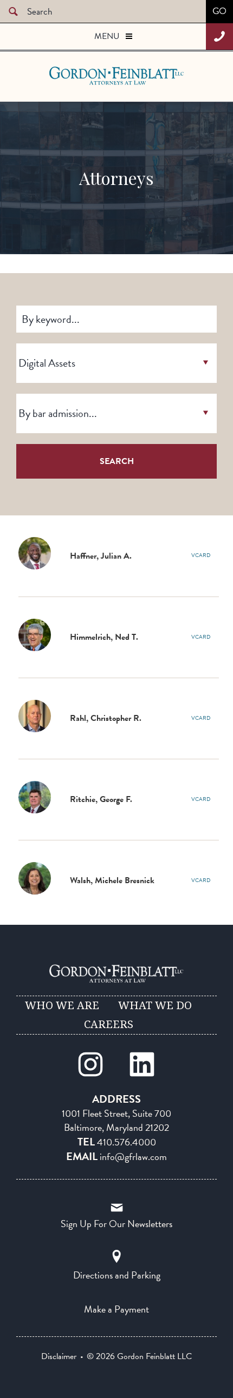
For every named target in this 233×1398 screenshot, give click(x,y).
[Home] (116, 973)
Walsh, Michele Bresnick (112, 880)
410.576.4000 (126, 1142)
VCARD (200, 555)
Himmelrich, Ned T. (104, 637)
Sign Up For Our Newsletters (116, 1223)
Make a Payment (116, 1309)
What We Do (155, 1005)
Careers (108, 1024)
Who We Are (62, 1005)
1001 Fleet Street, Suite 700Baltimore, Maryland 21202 (116, 1120)
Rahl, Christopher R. (105, 718)
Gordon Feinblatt (92, 75)
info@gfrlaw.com (133, 1156)
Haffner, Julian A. (101, 555)
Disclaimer (58, 1356)
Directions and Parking (116, 1275)
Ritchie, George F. (101, 799)
